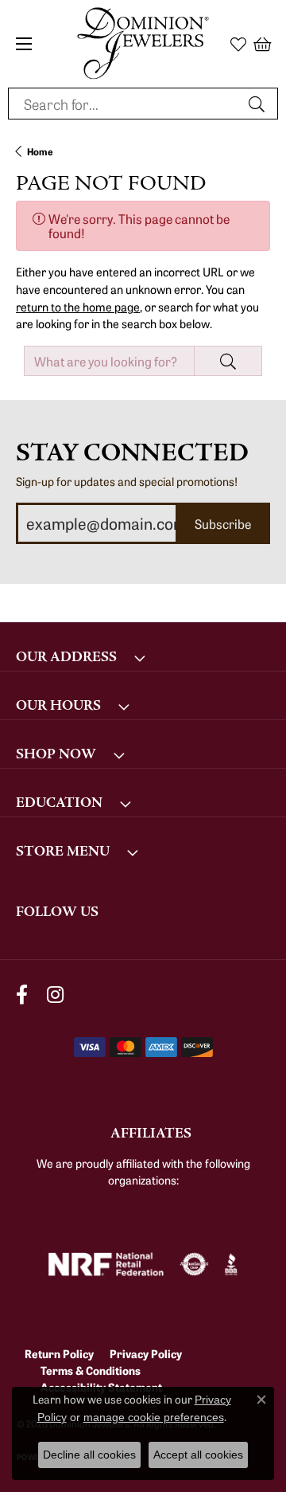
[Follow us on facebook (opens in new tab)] (22, 995)
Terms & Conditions (91, 1370)
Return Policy (59, 1353)
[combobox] (125, 103)
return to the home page (78, 307)
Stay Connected (132, 453)
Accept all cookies (198, 1454)
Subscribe (223, 523)
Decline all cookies (89, 1454)
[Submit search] (259, 103)
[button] (238, 44)
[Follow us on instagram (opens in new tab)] (55, 995)
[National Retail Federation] (106, 1264)
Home (40, 151)
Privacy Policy (146, 1353)
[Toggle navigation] (24, 44)
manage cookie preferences (153, 1417)
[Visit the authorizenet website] (194, 1264)
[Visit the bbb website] (231, 1264)
